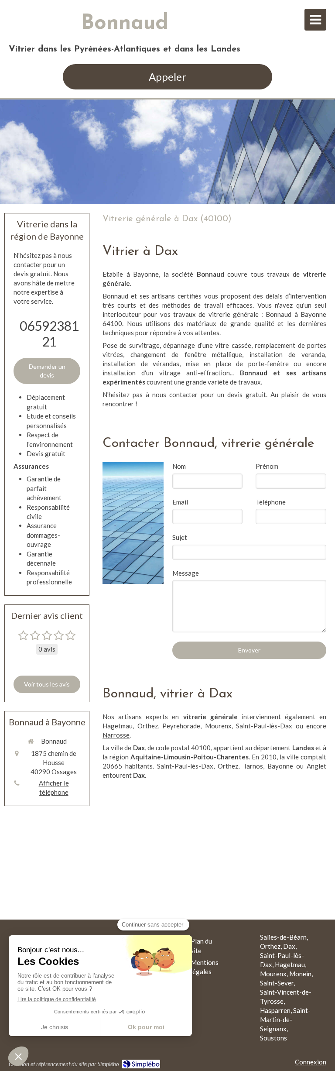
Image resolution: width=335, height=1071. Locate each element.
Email (180, 502)
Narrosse (116, 735)
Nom (179, 466)
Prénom (267, 466)
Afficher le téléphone (54, 787)
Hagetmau (118, 726)
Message (185, 573)
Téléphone (271, 502)
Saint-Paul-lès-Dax (264, 726)
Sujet (179, 537)
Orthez (147, 726)
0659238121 (49, 333)
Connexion (310, 1062)
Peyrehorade (181, 726)
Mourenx (218, 726)
